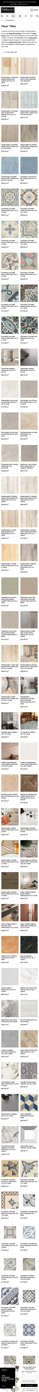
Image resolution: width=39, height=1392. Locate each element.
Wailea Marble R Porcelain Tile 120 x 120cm (27, 957)
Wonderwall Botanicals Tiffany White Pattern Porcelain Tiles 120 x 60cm (27, 700)
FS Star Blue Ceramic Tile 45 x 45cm (27, 733)
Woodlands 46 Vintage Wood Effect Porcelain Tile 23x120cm (28, 146)
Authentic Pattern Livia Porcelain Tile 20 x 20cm (9, 1245)
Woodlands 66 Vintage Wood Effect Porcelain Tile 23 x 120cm (28, 861)
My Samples (31, 1390)
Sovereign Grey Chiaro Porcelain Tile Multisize (9, 466)
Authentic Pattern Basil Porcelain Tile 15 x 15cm (9, 274)
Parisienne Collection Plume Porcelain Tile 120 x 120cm (9, 402)
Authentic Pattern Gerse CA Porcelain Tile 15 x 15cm (9, 1213)
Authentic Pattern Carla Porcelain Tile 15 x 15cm (9, 338)
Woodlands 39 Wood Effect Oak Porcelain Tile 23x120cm (28, 79)
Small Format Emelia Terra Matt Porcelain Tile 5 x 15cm (28, 925)
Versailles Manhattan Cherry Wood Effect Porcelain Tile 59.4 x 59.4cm (28, 797)
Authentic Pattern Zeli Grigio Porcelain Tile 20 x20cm (9, 1343)
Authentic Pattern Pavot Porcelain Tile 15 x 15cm (9, 306)
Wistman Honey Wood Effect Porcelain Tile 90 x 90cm (10, 796)
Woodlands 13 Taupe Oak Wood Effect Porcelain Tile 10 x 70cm (8, 532)
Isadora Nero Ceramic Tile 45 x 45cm (9, 733)
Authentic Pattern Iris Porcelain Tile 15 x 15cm (28, 338)
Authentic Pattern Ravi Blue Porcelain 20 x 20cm (28, 1213)
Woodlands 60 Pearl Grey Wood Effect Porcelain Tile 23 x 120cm (27, 633)
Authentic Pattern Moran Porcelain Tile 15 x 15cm (28, 306)
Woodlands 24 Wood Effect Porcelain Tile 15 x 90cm (29, 829)
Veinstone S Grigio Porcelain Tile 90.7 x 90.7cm (27, 370)
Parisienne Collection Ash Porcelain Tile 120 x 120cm (28, 402)
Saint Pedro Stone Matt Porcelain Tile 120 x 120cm (29, 1052)
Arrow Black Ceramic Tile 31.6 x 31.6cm (9, 1115)
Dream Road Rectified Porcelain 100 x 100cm (9, 1020)
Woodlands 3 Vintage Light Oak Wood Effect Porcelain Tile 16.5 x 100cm (28, 532)
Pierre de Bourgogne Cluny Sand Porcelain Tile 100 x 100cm (28, 764)
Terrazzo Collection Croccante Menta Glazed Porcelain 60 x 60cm (9, 600)
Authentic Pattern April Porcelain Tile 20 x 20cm (28, 1343)
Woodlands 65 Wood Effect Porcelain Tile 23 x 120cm (10, 893)
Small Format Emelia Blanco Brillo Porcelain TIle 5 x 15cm (28, 893)
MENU (36, 10)
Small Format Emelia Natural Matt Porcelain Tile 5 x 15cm (9, 925)
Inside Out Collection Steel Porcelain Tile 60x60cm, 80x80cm (28, 466)
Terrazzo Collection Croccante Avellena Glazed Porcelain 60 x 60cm (28, 600)
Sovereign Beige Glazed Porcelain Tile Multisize (28, 434)
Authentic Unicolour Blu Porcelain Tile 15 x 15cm (28, 178)
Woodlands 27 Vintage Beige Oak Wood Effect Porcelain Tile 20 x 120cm (28, 499)
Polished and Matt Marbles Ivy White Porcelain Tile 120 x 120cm (8, 1148)
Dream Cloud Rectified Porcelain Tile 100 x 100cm (28, 989)
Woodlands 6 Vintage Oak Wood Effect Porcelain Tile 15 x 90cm (28, 566)
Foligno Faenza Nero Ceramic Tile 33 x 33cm (28, 1083)
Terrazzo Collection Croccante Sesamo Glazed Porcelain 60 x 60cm (9, 633)
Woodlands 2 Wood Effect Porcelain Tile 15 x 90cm (10, 829)
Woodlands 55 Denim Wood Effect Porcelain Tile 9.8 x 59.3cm (9, 178)
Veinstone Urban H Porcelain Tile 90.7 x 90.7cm (8, 370)
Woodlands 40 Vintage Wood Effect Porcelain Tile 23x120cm (9, 146)
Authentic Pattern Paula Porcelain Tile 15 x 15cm (9, 242)
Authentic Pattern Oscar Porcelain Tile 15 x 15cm (9, 210)
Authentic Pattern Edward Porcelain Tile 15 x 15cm (28, 242)
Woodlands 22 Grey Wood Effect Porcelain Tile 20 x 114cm (9, 698)
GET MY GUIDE (29, 1385)
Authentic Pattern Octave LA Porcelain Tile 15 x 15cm (8, 1181)
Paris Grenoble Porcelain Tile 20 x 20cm (27, 1115)
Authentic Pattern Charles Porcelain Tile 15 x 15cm (28, 210)
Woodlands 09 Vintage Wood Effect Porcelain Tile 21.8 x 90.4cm (28, 666)
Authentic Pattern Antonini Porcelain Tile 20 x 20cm (27, 1277)
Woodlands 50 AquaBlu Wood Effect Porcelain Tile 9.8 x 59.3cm (29, 112)
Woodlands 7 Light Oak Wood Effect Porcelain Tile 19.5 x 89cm (9, 666)
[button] (2, 16)
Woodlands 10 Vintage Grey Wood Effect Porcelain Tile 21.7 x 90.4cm (9, 113)
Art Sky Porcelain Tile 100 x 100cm (28, 1020)
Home (3, 20)
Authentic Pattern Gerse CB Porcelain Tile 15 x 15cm (28, 1181)
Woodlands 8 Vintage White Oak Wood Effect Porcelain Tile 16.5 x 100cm (9, 499)
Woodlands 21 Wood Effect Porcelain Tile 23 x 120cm (10, 861)
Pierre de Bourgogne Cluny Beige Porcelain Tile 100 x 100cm (9, 764)
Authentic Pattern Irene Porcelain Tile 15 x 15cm (28, 274)
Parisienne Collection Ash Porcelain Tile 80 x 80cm (9, 434)
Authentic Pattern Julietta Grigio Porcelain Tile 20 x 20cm (8, 1310)
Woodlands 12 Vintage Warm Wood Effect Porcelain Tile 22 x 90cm (9, 80)
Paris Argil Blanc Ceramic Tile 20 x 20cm (28, 1147)
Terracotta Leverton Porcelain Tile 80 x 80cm (9, 957)
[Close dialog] (37, 1365)
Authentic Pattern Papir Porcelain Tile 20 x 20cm (9, 1277)
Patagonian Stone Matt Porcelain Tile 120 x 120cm (9, 1083)
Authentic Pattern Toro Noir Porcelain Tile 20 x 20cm (27, 1309)
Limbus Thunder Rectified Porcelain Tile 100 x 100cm (8, 1052)
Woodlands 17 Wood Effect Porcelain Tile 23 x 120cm (10, 565)
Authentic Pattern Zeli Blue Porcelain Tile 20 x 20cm (29, 1245)
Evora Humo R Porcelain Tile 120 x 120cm (8, 989)
